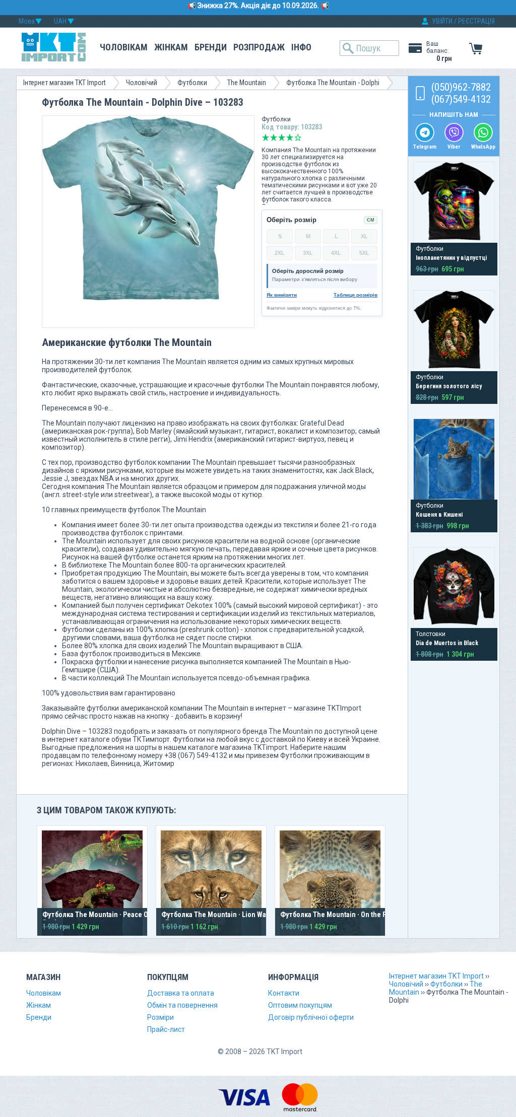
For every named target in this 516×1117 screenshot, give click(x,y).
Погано (274, 137)
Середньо (282, 137)
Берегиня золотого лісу (449, 386)
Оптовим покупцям (300, 1005)
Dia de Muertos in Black (447, 643)
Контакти (283, 993)
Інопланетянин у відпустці (451, 257)
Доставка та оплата (180, 993)
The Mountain (246, 83)
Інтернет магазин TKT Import (64, 83)
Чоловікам (124, 47)
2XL (280, 253)
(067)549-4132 (461, 99)
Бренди (211, 47)
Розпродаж (259, 47)
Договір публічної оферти (311, 1017)
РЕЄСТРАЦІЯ (476, 21)
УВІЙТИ (442, 21)
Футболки (192, 83)
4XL (336, 253)
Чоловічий (141, 83)
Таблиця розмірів (355, 295)
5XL (364, 253)
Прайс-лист (166, 1029)
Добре (290, 137)
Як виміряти (282, 295)
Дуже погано (266, 137)
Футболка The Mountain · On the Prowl (339, 915)
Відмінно (298, 137)
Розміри (160, 1017)
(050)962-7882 (461, 87)
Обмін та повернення (182, 1005)
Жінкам (171, 47)
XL (364, 236)
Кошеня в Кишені (439, 514)
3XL (308, 253)
